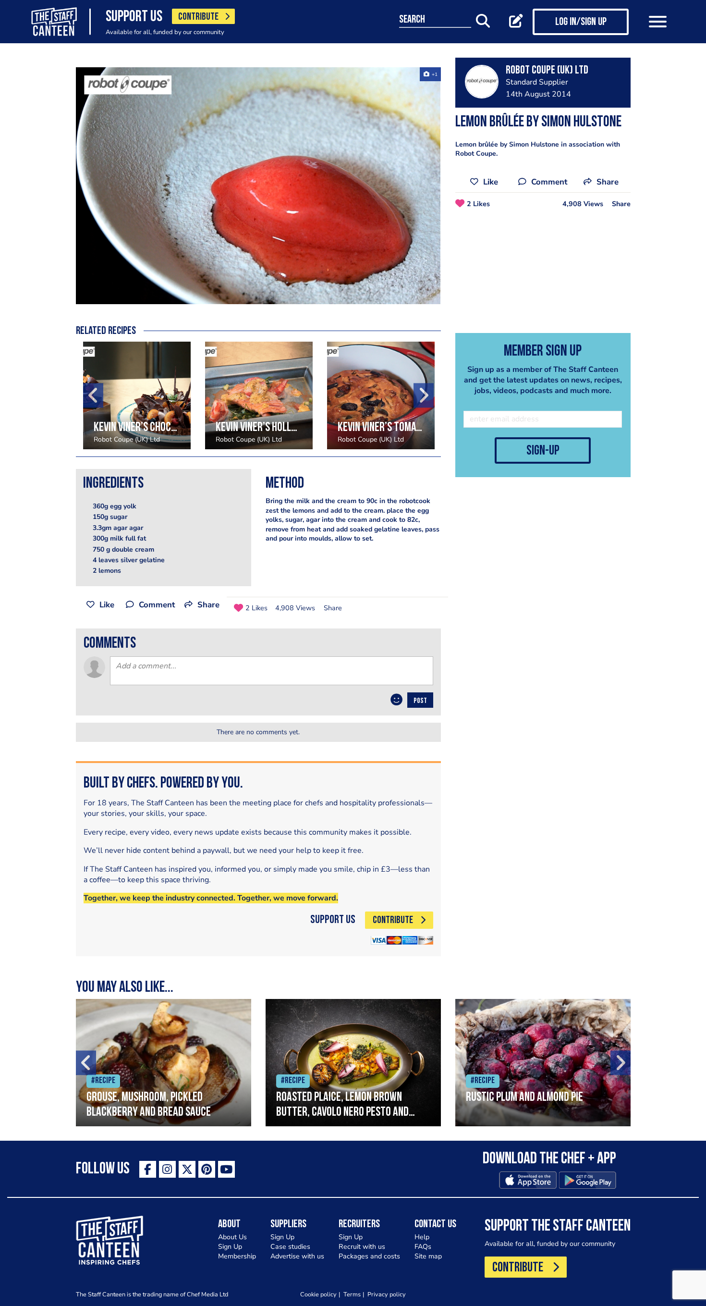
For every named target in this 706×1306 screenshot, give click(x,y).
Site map (428, 1256)
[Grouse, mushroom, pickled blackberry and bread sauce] (163, 1062)
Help (421, 1237)
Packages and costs (369, 1256)
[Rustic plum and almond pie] (543, 1062)
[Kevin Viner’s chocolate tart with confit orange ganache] (137, 395)
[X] (187, 1169)
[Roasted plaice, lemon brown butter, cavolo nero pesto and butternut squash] (353, 1062)
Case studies (290, 1246)
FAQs (422, 1246)
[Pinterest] (206, 1169)
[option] (258, 185)
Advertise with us (297, 1256)
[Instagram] (167, 1169)
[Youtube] (226, 1169)
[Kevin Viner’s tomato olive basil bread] (381, 395)
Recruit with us (362, 1246)
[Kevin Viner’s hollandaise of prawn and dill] (259, 395)
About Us (232, 1237)
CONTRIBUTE (198, 17)
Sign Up (230, 1246)
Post (420, 701)
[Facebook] (147, 1169)
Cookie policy (318, 1294)
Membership (237, 1256)
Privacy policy (386, 1294)
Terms (352, 1294)
